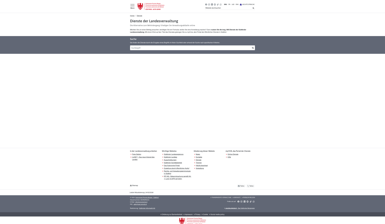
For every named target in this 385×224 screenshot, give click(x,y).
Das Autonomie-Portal (172, 165)
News (198, 154)
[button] (206, 4)
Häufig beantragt (202, 165)
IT (229, 4)
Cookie (205, 214)
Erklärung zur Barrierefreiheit (171, 214)
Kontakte (199, 157)
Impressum (188, 214)
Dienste (139, 16)
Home (132, 16)
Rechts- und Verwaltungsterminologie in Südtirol (177, 172)
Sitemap (135, 185)
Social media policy (217, 214)
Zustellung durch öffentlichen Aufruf (176, 168)
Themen (199, 162)
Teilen (242, 186)
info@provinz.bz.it (141, 202)
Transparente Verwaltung (221, 197)
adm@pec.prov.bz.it (140, 204)
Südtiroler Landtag (170, 157)
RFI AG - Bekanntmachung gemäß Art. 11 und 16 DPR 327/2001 (177, 177)
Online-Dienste (233, 154)
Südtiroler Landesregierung (173, 154)
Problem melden (249, 197)
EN (237, 4)
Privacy (197, 214)
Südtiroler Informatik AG (147, 208)
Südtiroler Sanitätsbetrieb (173, 162)
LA (233, 4)
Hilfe (229, 157)
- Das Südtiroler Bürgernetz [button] (240, 208)
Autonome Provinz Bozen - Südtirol (147, 197)
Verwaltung (200, 168)
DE (225, 4)
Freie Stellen (136, 154)
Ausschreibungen (170, 160)
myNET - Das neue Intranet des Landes (143, 158)
